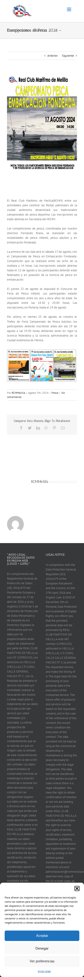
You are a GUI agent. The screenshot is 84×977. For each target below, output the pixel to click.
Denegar (42, 948)
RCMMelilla (18, 392)
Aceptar (42, 936)
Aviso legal (44, 971)
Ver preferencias (42, 961)
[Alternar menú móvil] (69, 9)
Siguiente (68, 56)
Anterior (52, 56)
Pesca (55, 392)
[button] (77, 888)
